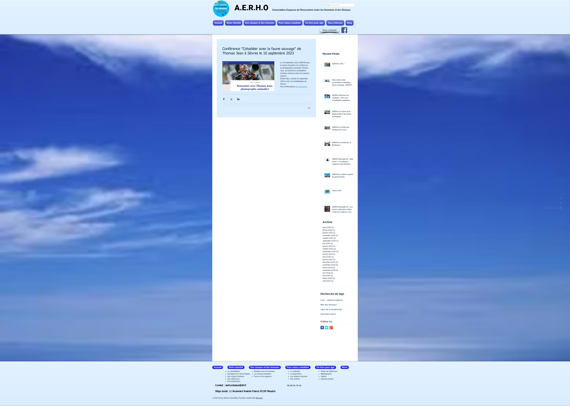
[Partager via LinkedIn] (238, 99)
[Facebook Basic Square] (322, 327)
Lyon (322, 300)
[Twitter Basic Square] (326, 327)
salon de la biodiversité (331, 309)
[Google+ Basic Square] (331, 327)
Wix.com (259, 398)
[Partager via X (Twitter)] (231, 99)
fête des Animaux (328, 304)
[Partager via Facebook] (223, 99)
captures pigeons (335, 300)
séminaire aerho (328, 314)
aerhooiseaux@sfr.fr (235, 385)
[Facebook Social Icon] (344, 30)
